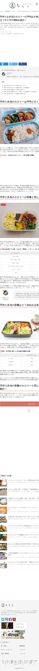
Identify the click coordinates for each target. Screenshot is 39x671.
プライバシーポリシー (26, 662)
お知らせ (15, 662)
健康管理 (7, 11)
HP (8, 75)
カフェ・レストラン (7, 649)
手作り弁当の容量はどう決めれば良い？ (14, 89)
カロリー (14, 11)
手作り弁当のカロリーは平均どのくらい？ (15, 85)
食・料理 (3, 646)
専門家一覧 (31, 662)
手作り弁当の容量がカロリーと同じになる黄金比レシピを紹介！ (20, 91)
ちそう (2, 11)
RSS (36, 661)
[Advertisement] (19, 33)
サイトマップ (3, 662)
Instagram (9, 73)
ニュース (22, 649)
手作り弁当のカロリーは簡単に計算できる (15, 93)
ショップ (22, 653)
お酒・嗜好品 (5, 653)
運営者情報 (12, 662)
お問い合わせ (20, 662)
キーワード (8, 662)
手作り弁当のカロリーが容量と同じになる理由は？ (17, 87)
